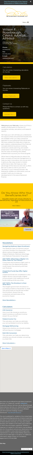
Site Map (2, 443)
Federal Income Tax (9, 319)
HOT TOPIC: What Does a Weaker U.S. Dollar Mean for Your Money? (16, 259)
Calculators (7, 307)
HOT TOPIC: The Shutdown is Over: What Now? (15, 283)
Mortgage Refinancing (10, 326)
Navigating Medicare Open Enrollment (16, 246)
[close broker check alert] (30, 1)
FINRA (22, 403)
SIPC (26, 403)
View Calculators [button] (10, 77)
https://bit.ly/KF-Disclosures (14, 412)
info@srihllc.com (8, 58)
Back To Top (26, 449)
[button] (26, 22)
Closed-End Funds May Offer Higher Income (15, 271)
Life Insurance (7, 310)
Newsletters (8, 243)
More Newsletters (9, 300)
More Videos (16, 205)
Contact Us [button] (8, 114)
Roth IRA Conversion (10, 333)
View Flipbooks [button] (10, 96)
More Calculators (9, 343)
